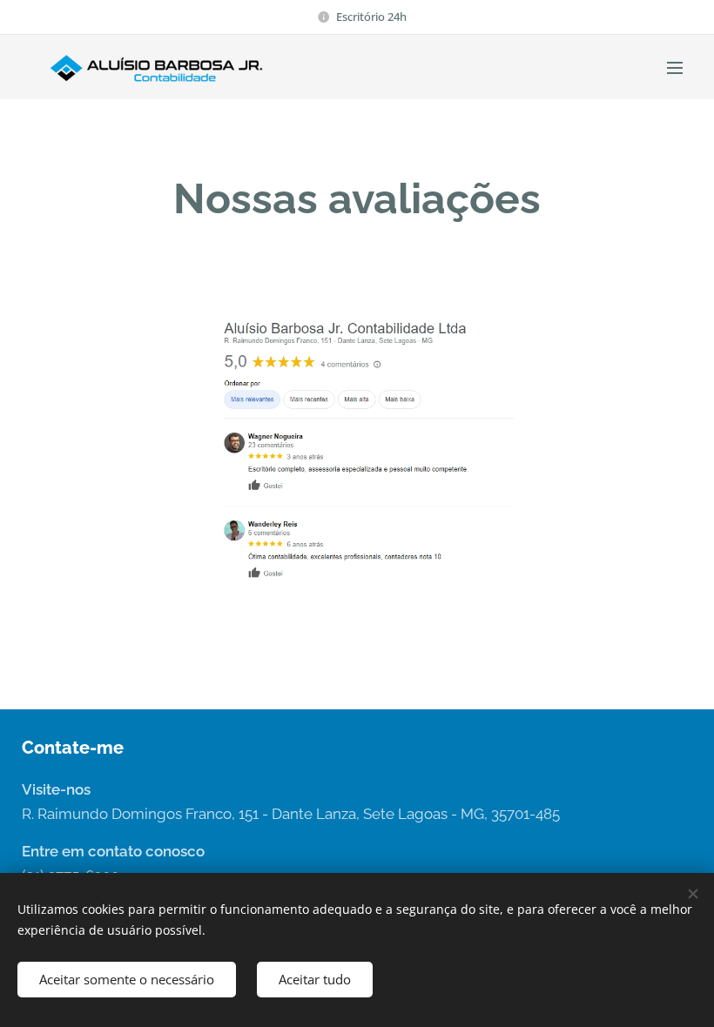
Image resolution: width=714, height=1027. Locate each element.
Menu (674, 67)
